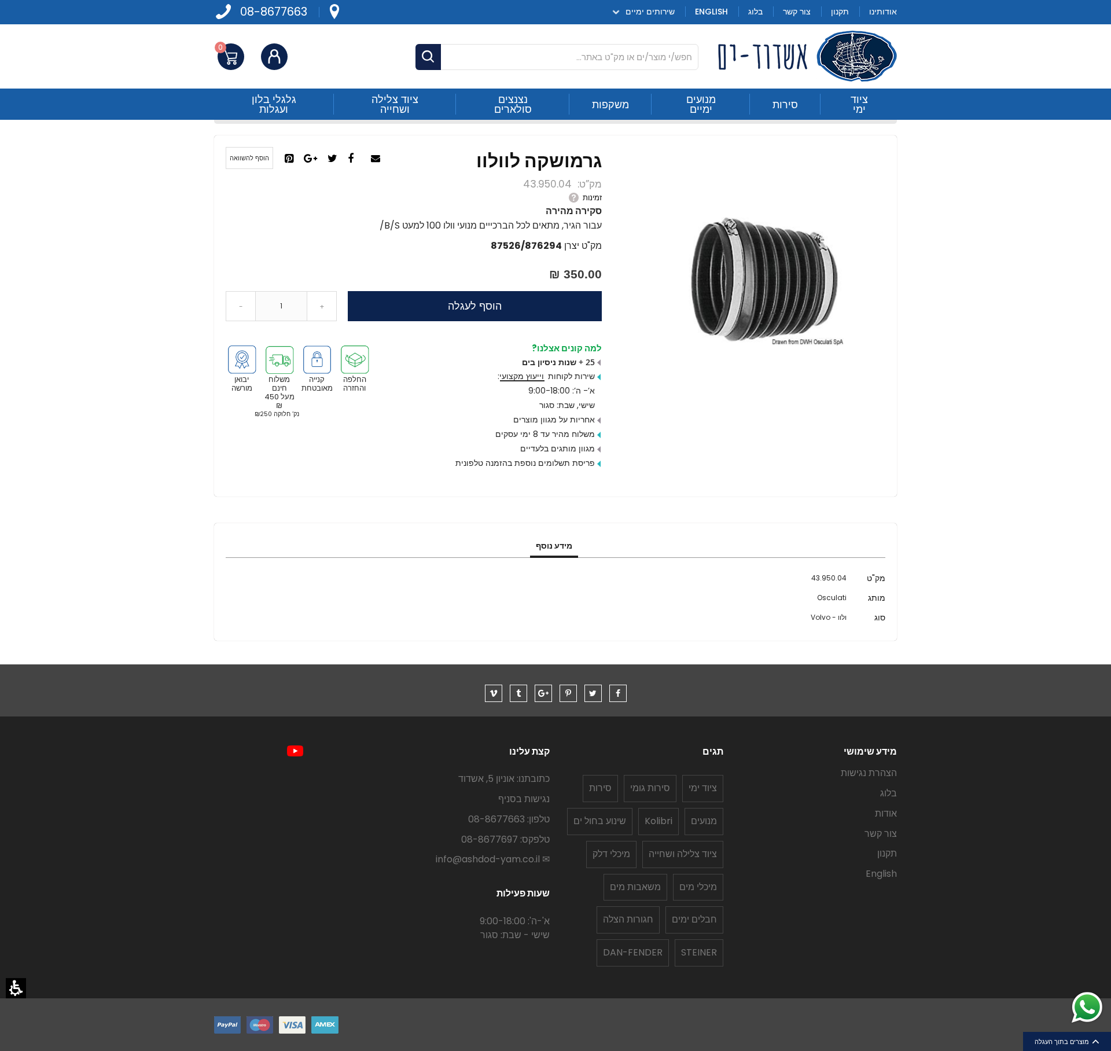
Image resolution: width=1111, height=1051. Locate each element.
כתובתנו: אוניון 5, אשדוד (504, 778)
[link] (334, 12)
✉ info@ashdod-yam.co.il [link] (493, 859)
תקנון (887, 853)
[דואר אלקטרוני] (377, 159)
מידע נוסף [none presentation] (554, 546)
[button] (16, 988)
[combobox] (556, 57)
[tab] (554, 546)
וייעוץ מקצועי (521, 376)
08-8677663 (273, 12)
